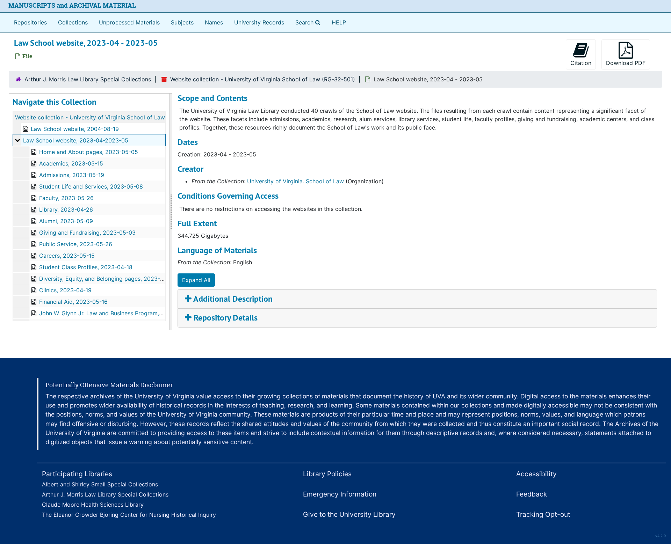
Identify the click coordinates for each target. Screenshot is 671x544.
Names (214, 22)
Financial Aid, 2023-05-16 (73, 301)
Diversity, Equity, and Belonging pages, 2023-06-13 (107, 278)
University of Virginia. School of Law (295, 181)
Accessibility (536, 474)
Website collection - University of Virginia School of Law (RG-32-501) (262, 79)
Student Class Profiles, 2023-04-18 (85, 267)
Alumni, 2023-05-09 (66, 221)
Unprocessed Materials (129, 22)
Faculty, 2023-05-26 (66, 197)
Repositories (30, 22)
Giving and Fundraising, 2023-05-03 (87, 232)
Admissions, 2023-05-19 (71, 174)
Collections (73, 22)
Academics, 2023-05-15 (71, 163)
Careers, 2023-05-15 (67, 255)
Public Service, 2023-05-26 (75, 244)
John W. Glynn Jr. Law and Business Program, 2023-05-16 (116, 313)
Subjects (182, 22)
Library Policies (327, 474)
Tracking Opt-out (543, 514)
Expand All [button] (196, 280)
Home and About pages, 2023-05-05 (88, 151)
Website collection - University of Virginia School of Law (90, 117)
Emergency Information (339, 494)
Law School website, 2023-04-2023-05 (75, 140)
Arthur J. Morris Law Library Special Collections (87, 79)
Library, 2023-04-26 (66, 209)
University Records (259, 22)
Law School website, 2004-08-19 (75, 128)
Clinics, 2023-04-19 (65, 290)
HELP (339, 22)
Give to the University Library (349, 514)
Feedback (531, 494)
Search (309, 22)
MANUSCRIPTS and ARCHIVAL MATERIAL (72, 5)
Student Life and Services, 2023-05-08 (91, 186)
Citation (580, 62)
